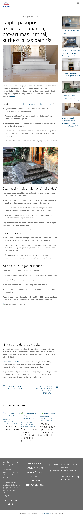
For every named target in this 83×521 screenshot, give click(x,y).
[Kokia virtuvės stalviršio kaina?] (71, 22)
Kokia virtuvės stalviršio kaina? (11, 428)
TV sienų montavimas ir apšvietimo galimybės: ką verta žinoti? (47, 429)
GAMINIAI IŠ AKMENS (34, 472)
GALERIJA (34, 476)
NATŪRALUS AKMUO (35, 468)
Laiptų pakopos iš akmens (12, 362)
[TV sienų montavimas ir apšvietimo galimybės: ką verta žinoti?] (71, 65)
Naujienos (6, 423)
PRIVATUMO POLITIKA (35, 485)
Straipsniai (13, 423)
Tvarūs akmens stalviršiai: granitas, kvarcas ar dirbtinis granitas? (30, 435)
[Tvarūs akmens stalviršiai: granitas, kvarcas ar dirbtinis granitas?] (71, 42)
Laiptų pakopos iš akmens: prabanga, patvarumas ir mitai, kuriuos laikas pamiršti (28, 31)
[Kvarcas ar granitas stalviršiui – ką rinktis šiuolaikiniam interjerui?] (71, 87)
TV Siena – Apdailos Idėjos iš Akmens (17, 387)
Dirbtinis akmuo (8, 419)
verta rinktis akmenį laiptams (31, 104)
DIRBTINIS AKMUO (35, 464)
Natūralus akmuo (8, 421)
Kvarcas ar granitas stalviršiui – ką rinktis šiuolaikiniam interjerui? (42, 389)
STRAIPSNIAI (35, 481)
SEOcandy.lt (47, 513)
